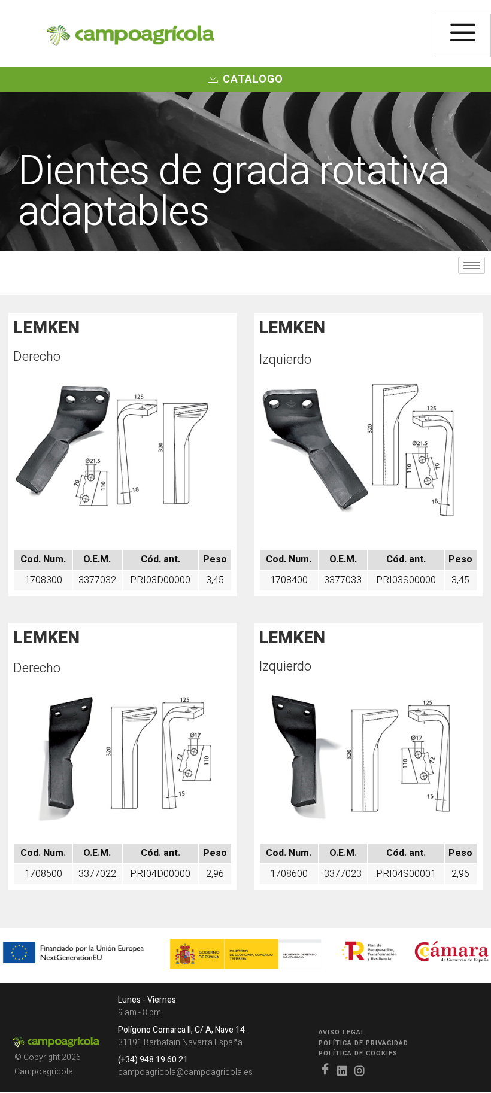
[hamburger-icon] (463, 35)
